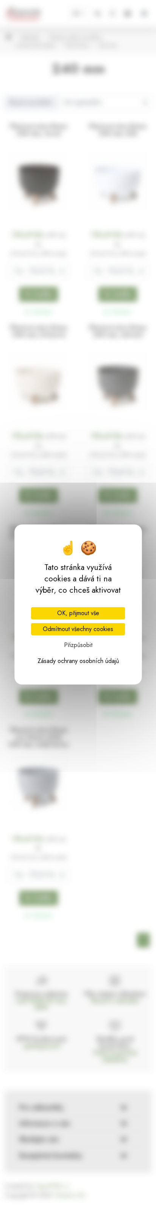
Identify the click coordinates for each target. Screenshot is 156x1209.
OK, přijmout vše (78, 613)
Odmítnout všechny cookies (78, 629)
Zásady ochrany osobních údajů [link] (78, 661)
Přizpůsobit (78, 645)
